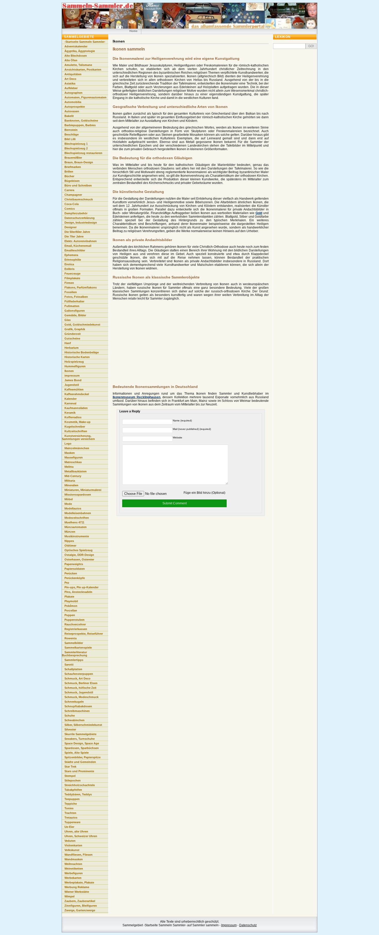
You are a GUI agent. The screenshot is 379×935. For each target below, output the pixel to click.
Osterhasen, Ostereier (79, 559)
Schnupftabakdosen (78, 706)
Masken (69, 452)
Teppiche (70, 803)
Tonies (68, 808)
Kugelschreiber (74, 426)
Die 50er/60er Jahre (77, 231)
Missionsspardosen (77, 494)
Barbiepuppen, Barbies (80, 125)
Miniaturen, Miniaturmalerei (82, 489)
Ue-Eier (69, 826)
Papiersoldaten (74, 568)
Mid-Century (72, 476)
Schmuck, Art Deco (77, 678)
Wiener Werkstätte (76, 891)
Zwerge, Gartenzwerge (79, 910)
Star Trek (70, 766)
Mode (68, 503)
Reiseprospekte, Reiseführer (83, 633)
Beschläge (71, 134)
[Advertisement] (156, 344)
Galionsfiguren (74, 310)
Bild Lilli (70, 139)
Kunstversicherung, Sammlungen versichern (78, 437)
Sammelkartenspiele (78, 647)
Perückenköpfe (74, 578)
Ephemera (71, 255)
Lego (67, 443)
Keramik (70, 412)
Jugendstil (71, 384)
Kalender (70, 398)
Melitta (68, 466)
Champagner (73, 194)
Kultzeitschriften (75, 431)
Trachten (70, 812)
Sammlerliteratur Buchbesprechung (74, 654)
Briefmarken (72, 166)
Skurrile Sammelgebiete (80, 734)
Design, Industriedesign (80, 222)
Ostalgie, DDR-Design (79, 554)
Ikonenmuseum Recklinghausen (136, 397)
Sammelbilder (73, 642)
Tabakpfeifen (73, 789)
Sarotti (68, 664)
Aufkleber (71, 88)
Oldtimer (70, 545)
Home (133, 30)
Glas (67, 319)
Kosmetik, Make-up (77, 421)
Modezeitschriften (76, 517)
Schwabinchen (74, 720)
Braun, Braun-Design (78, 162)
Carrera (69, 190)
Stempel (70, 775)
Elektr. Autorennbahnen (80, 241)
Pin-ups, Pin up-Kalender (81, 587)
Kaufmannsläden (76, 408)
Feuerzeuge (72, 273)
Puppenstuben (74, 619)
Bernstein (71, 129)
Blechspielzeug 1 (76, 143)
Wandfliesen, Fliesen (78, 854)
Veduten (70, 840)
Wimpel (69, 896)
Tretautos (70, 817)
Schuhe (69, 715)
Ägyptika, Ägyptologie (79, 51)
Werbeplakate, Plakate (79, 882)
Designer (70, 227)
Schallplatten (73, 669)
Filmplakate (72, 278)
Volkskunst (71, 850)
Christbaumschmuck (78, 199)
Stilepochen (72, 780)
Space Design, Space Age (81, 743)
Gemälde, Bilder (75, 315)
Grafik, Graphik (74, 329)
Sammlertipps (73, 659)
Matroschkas (73, 462)
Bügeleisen (72, 180)
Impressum (229, 925)
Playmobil (71, 601)
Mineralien (71, 485)
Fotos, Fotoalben (76, 296)
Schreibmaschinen (77, 710)
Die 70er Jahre (74, 236)
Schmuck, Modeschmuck (81, 697)
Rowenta (70, 638)
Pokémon (70, 605)
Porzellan (70, 610)
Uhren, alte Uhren (76, 831)
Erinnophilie (72, 259)
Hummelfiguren (75, 366)
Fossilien (70, 292)
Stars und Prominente (79, 771)
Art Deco (70, 78)
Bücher (69, 176)
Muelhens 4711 (74, 522)
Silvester (70, 729)
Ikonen (69, 370)
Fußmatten (71, 306)
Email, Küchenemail (77, 245)
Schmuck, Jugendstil (78, 692)
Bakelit (69, 115)
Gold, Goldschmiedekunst (82, 324)
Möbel (68, 499)
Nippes (69, 540)
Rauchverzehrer (75, 624)
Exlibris (69, 268)
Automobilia (72, 102)
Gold (259, 213)
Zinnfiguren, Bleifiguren (80, 905)
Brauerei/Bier (73, 157)
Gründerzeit (72, 333)
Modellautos (72, 508)
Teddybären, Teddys (78, 794)
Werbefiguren (73, 873)
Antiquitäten (72, 74)
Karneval (70, 403)
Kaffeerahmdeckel (76, 394)
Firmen (69, 282)
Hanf (67, 343)
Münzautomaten (75, 527)
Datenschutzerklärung (79, 217)
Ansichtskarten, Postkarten (82, 69)
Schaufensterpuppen (78, 673)
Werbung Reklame (76, 887)
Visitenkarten (73, 845)
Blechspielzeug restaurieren (83, 153)
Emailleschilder (74, 250)
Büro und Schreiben (78, 185)
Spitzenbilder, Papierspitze (82, 757)
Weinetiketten (73, 868)
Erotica (69, 264)
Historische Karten (77, 357)
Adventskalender (75, 46)
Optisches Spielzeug (78, 550)
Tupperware (72, 822)
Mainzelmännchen (76, 448)
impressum (72, 375)
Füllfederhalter (74, 301)
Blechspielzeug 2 (76, 148)
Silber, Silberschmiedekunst (83, 724)
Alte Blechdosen (75, 55)
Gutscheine (72, 338)
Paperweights (73, 564)
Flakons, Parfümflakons (80, 287)
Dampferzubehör (75, 213)
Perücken (70, 573)
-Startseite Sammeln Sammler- (84, 41)
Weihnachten (73, 863)
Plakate (69, 596)
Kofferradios (72, 417)
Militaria (69, 480)
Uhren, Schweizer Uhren (80, 836)
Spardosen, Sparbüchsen (81, 748)
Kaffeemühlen (74, 389)
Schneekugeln (74, 701)
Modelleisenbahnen (77, 513)
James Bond (72, 380)
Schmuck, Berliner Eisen (80, 683)
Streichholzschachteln (79, 785)
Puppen (69, 615)
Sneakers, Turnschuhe (79, 738)
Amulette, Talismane (78, 64)
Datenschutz (248, 925)
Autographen (73, 92)
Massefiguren (73, 457)
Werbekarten (72, 877)
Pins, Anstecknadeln (78, 591)
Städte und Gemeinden (80, 761)
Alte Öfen (70, 60)
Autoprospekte (74, 106)
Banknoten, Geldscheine (81, 120)
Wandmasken (73, 859)
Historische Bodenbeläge (81, 352)
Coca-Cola (71, 204)
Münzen (69, 531)
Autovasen (71, 111)
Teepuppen (72, 799)
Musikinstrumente (76, 536)
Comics (69, 208)
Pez (66, 582)
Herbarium (71, 347)
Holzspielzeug (74, 361)
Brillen (68, 171)
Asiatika (69, 83)
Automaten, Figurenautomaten (85, 97)
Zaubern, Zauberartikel (79, 901)
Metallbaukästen (75, 471)
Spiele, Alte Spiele (76, 752)
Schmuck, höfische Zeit (80, 687)
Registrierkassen (75, 629)
